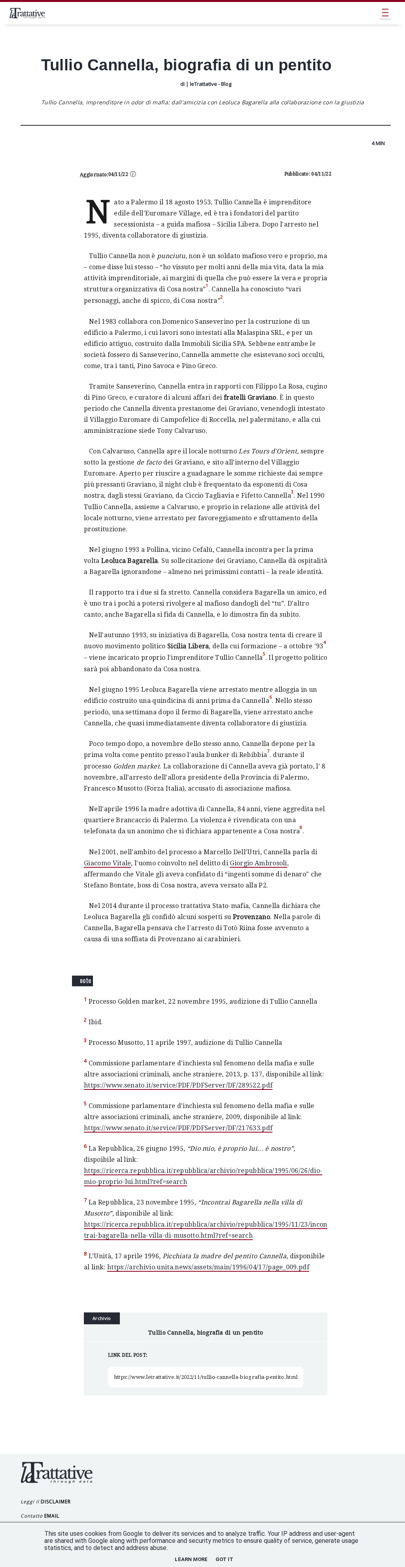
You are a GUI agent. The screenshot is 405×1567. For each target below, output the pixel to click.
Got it (224, 1559)
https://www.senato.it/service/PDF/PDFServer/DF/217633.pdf (178, 1128)
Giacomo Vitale (107, 863)
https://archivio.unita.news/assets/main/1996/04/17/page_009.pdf (208, 1267)
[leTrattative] (27, 13)
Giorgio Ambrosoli (258, 863)
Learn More (191, 1559)
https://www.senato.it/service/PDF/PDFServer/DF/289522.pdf (178, 1085)
